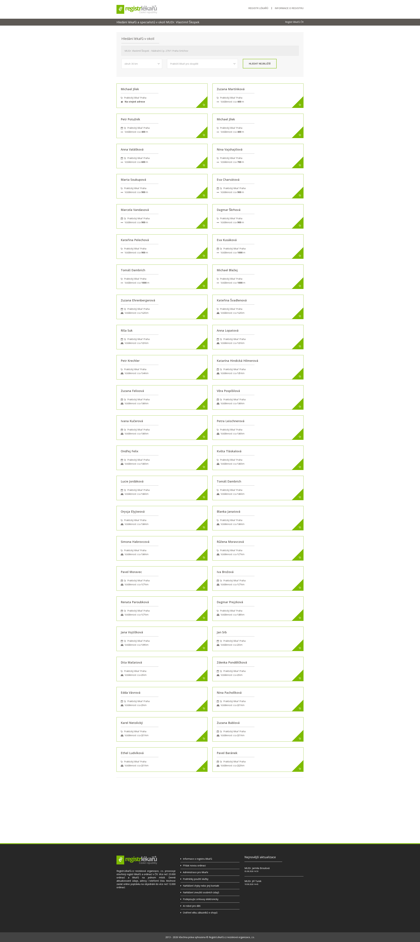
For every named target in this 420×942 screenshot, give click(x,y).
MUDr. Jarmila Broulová (257, 868)
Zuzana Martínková (231, 89)
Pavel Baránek (227, 753)
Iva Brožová (225, 572)
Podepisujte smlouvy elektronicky (200, 899)
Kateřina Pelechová (135, 240)
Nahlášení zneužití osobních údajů (201, 892)
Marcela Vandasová (135, 210)
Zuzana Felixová (132, 391)
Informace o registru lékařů (197, 858)
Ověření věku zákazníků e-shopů (200, 912)
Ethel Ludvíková (132, 753)
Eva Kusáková (227, 240)
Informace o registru (289, 8)
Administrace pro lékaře (195, 872)
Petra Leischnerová (230, 421)
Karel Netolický (132, 723)
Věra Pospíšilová (228, 391)
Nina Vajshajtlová (229, 149)
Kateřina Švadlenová (232, 300)
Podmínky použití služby (195, 879)
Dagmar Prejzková (230, 602)
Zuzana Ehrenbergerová (138, 300)
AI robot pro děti (191, 905)
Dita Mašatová (131, 662)
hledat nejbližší (260, 63)
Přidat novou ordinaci (194, 865)
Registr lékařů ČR (294, 22)
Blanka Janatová (228, 511)
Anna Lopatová (228, 330)
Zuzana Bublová (228, 723)
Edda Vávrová (130, 693)
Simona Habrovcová (135, 542)
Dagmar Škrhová (229, 210)
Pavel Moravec (131, 572)
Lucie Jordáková (132, 481)
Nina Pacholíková (229, 693)
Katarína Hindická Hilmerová (237, 361)
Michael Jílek (130, 89)
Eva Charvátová (228, 180)
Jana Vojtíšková (132, 632)
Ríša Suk (127, 330)
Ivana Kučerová (132, 421)
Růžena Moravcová (230, 542)
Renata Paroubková (135, 602)
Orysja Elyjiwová (133, 511)
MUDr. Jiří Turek (252, 881)
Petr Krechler (130, 361)
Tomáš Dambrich (133, 270)
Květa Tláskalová (229, 451)
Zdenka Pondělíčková (232, 662)
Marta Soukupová (133, 180)
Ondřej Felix (129, 451)
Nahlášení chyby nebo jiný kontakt (201, 885)
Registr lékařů (258, 8)
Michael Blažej (227, 270)
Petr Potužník (130, 119)
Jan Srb (222, 632)
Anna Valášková (132, 149)
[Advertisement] (210, 801)
